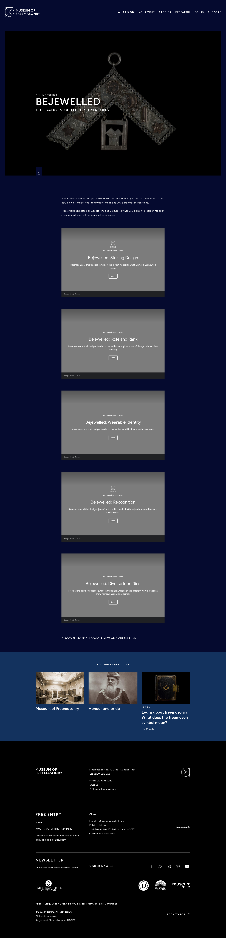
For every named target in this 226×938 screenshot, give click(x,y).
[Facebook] (151, 866)
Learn (146, 707)
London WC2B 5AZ (99, 774)
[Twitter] (160, 866)
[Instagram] (169, 866)
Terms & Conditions (106, 904)
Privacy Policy (85, 904)
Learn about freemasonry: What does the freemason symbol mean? (165, 718)
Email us (93, 785)
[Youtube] (187, 866)
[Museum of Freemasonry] (22, 12)
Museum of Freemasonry (57, 709)
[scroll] (39, 171)
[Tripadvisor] (178, 866)
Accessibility (183, 827)
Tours (199, 12)
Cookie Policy (67, 904)
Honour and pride (104, 709)
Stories (165, 12)
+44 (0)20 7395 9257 (100, 780)
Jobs (54, 904)
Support (214, 12)
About (39, 904)
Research (182, 12)
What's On (126, 12)
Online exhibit (47, 95)
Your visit (147, 12)
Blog (47, 904)
